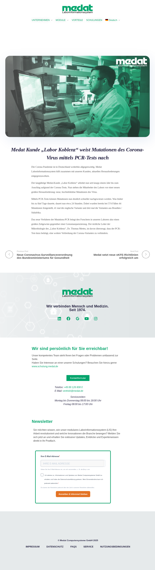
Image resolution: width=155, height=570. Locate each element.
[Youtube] (86, 318)
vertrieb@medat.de (73, 391)
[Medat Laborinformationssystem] (77, 9)
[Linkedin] (59, 318)
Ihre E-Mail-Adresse (50, 456)
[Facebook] (68, 318)
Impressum (33, 546)
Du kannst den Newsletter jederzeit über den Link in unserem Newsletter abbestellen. (68, 487)
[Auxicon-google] (77, 318)
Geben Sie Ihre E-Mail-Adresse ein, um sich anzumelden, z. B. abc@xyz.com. (65, 469)
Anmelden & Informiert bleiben (73, 494)
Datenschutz (54, 546)
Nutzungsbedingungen (115, 546)
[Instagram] (95, 318)
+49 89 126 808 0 (73, 387)
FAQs (73, 546)
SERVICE (88, 546)
